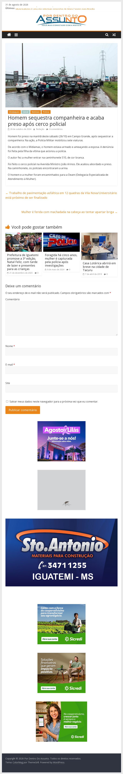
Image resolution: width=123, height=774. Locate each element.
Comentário (12, 299)
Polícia (46, 112)
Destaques (14, 112)
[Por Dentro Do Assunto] (9, 34)
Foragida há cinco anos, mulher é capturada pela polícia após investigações (61, 260)
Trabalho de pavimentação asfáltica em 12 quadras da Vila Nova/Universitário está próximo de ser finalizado (61, 195)
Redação (40, 129)
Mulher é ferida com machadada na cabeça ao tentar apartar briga (69, 212)
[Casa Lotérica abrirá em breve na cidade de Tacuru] (99, 234)
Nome (10, 346)
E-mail (10, 364)
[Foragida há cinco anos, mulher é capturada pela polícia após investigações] (61, 234)
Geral (25, 112)
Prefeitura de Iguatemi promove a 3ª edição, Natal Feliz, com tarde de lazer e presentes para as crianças (22, 262)
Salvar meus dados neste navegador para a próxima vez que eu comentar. (54, 401)
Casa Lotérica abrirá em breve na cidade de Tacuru (99, 266)
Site (7, 383)
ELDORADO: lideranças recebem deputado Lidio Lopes (44, 8)
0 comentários (55, 129)
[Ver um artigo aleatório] (114, 34)
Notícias (35, 112)
